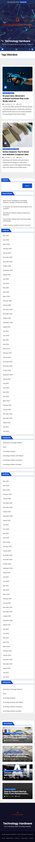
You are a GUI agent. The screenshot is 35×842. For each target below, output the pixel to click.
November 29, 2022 (10, 104)
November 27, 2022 (10, 157)
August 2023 (6, 379)
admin (20, 104)
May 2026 (6, 235)
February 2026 (7, 248)
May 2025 (6, 287)
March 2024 (6, 348)
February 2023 (7, 405)
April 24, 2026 (10, 796)
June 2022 (6, 431)
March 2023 (6, 401)
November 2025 (7, 261)
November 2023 (7, 366)
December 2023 (7, 361)
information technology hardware (12, 442)
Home (3, 838)
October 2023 (7, 370)
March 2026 (6, 244)
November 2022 (7, 418)
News (4, 447)
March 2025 (6, 296)
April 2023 (6, 396)
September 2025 (8, 270)
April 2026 (6, 240)
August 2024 (6, 327)
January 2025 (7, 305)
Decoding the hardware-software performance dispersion (16, 775)
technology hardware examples (12, 464)
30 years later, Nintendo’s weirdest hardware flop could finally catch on (16, 98)
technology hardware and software (13, 455)
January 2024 (7, 357)
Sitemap (31, 838)
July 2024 (6, 331)
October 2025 (7, 266)
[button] (29, 49)
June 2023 (6, 388)
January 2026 (7, 253)
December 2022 (7, 414)
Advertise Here (9, 838)
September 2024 (8, 322)
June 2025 (6, 283)
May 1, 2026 (9, 777)
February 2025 (7, 301)
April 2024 (6, 344)
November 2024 (7, 314)
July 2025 (6, 279)
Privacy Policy (24, 838)
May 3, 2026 (9, 740)
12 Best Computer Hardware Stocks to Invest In (17, 225)
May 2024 (6, 340)
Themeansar (30, 834)
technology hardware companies (12, 460)
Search (5, 180)
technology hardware (9, 451)
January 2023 (7, 409)
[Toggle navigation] (16, 49)
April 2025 (6, 292)
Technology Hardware (17, 41)
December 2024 (7, 309)
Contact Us (17, 838)
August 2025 (6, 274)
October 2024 (7, 318)
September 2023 (8, 374)
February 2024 (7, 353)
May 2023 (6, 392)
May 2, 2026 (9, 759)
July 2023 (6, 383)
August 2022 (6, 422)
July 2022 (6, 427)
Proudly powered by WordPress (9, 834)
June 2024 (6, 335)
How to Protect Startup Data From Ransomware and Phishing (15, 793)
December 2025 (7, 257)
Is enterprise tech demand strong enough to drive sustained (16, 756)
